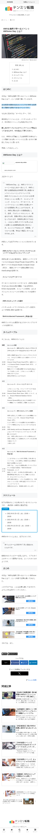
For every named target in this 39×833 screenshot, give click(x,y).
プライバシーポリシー (19, 826)
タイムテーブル (18, 75)
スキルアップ (13, 654)
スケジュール (18, 78)
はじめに (16, 69)
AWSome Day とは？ (20, 72)
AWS (5, 654)
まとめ (16, 81)
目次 (16, 65)
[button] (35, 472)
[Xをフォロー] (19, 673)
